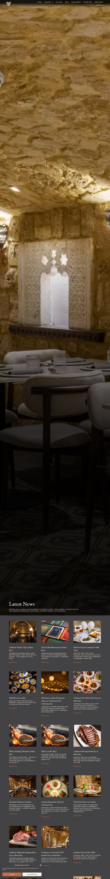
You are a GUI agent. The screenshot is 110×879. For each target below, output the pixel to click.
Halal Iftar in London (17, 698)
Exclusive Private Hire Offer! (84, 852)
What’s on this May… (49, 751)
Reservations (76, 2)
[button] (41, 865)
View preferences (32, 874)
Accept (12, 874)
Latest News (98, 2)
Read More (13, 662)
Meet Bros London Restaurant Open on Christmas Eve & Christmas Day (53, 701)
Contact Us (100, 5)
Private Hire (87, 2)
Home (40, 2)
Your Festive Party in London (85, 802)
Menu (67, 2)
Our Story (59, 2)
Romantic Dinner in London (20, 802)
